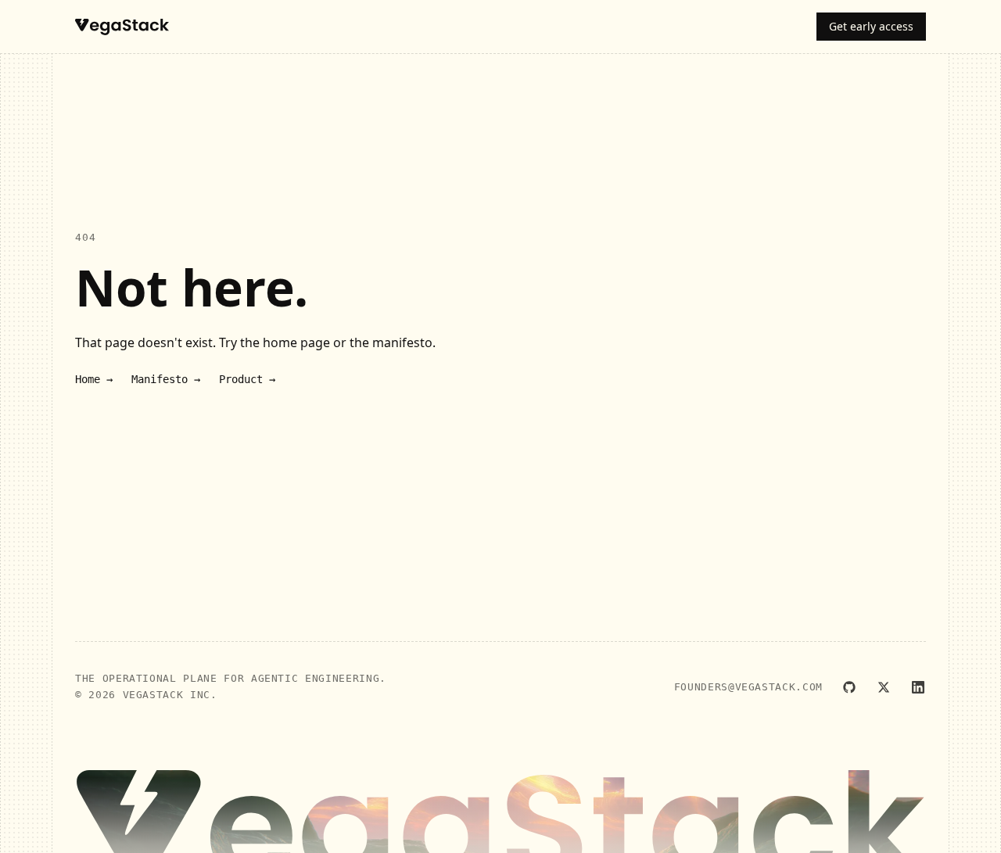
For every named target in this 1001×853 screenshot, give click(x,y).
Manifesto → (165, 379)
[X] (884, 687)
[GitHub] (849, 687)
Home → (94, 379)
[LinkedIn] (918, 687)
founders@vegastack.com (748, 687)
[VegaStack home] (122, 27)
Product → (247, 379)
